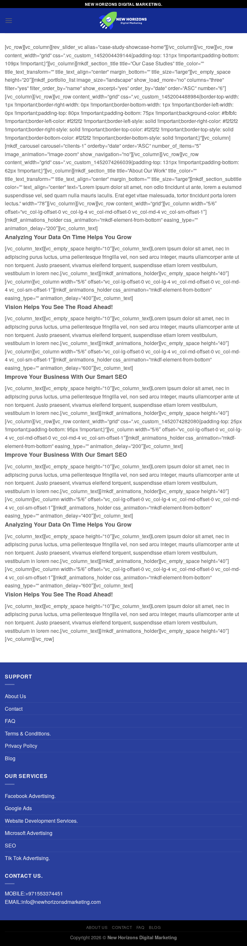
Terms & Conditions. (28, 733)
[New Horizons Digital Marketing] (123, 20)
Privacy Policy (21, 745)
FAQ (10, 721)
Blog (10, 758)
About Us (15, 696)
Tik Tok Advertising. (27, 858)
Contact (14, 708)
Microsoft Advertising (28, 833)
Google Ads (18, 808)
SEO (10, 845)
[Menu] (9, 20)
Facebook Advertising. (30, 796)
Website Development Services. (41, 820)
